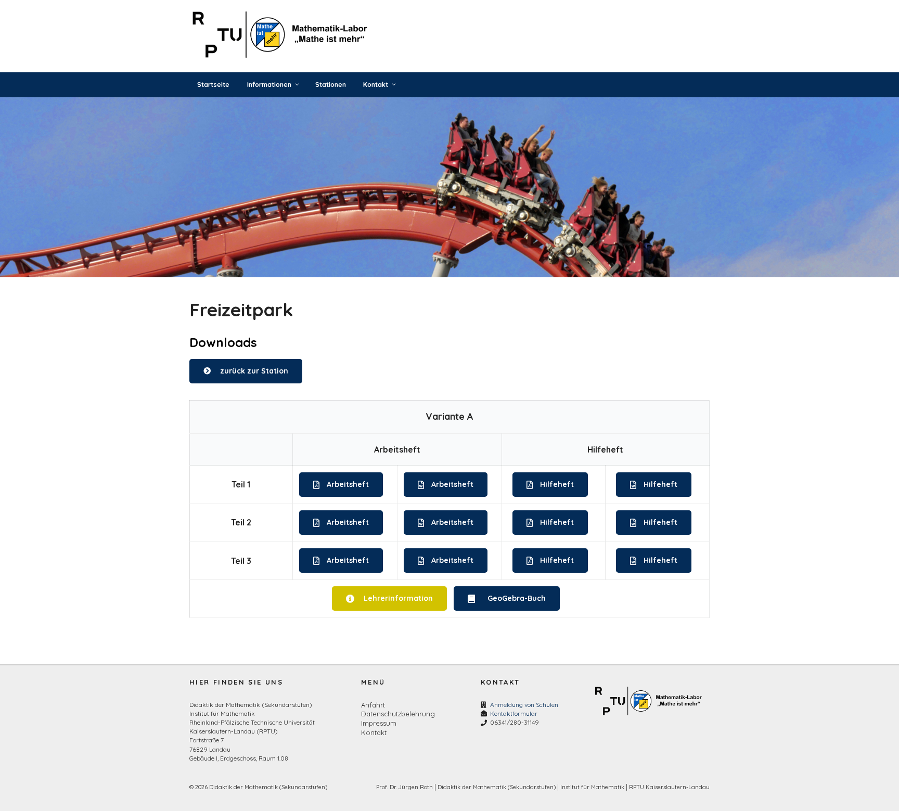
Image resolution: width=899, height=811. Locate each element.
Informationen (269, 84)
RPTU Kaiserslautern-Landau (669, 787)
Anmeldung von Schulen (524, 705)
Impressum (378, 723)
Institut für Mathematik (592, 787)
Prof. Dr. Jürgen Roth (404, 787)
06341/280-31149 (514, 722)
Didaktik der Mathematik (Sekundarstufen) (497, 787)
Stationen (330, 84)
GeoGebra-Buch (516, 598)
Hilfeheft (557, 484)
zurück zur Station (254, 371)
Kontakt (375, 84)
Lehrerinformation (397, 598)
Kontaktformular (513, 713)
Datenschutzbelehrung (398, 714)
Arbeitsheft (348, 484)
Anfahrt (373, 705)
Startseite (213, 84)
